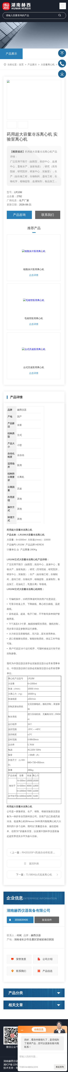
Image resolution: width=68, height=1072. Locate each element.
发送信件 (47, 919)
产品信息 (47, 971)
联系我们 (47, 215)
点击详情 (33, 275)
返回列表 (34, 863)
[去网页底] (62, 74)
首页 (21, 64)
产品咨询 (19, 215)
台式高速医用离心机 (33, 367)
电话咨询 (62, 63)
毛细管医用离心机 (33, 318)
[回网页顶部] (62, 53)
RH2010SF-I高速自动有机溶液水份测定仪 (45, 852)
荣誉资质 (21, 959)
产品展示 (11, 53)
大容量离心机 (48, 64)
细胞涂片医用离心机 (33, 269)
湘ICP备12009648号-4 (15, 1064)
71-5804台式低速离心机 (39, 874)
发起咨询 (60, 1067)
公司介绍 (47, 959)
